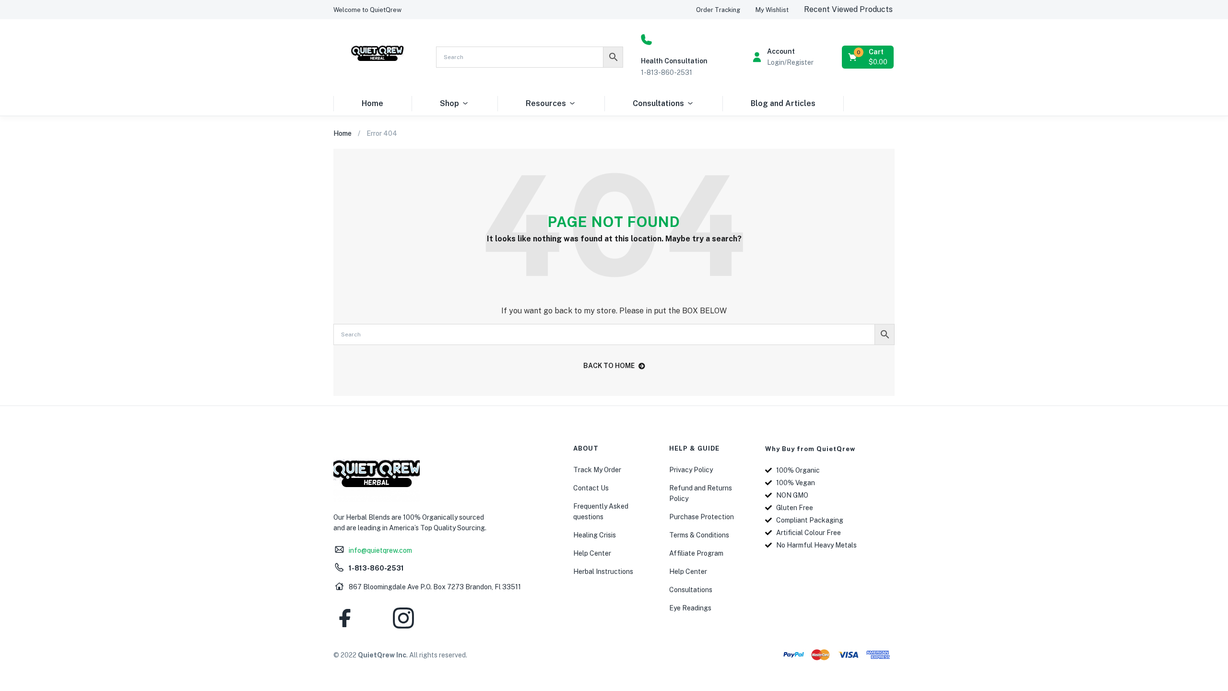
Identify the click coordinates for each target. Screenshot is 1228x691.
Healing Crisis (594, 535)
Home (372, 103)
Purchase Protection (701, 517)
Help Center (592, 553)
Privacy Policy (691, 470)
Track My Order (597, 470)
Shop (449, 103)
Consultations (658, 103)
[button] (367, 10)
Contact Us (591, 488)
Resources (546, 103)
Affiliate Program (696, 553)
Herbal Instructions (603, 571)
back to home (609, 365)
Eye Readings (690, 608)
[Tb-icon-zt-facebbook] (345, 618)
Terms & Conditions (699, 535)
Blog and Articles (783, 103)
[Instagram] (403, 618)
